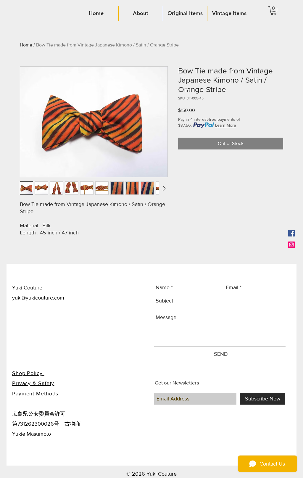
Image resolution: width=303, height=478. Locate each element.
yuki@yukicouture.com (38, 298)
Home (26, 44)
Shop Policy (28, 373)
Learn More (225, 125)
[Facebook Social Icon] (291, 233)
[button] (273, 10)
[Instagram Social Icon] (291, 245)
